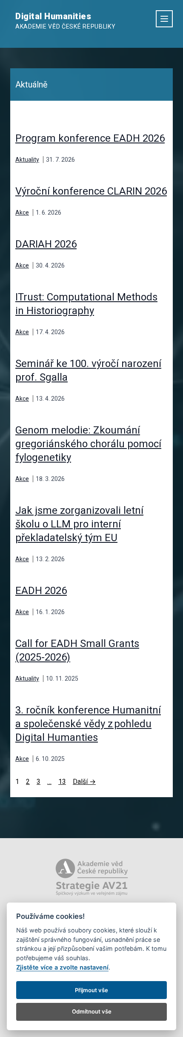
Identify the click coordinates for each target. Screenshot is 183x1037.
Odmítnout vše (92, 1011)
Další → (84, 782)
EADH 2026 (41, 591)
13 (62, 782)
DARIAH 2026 (46, 244)
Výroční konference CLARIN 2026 (91, 191)
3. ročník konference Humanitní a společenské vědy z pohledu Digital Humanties (88, 723)
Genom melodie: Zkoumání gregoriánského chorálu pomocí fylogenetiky (88, 443)
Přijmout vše (91, 990)
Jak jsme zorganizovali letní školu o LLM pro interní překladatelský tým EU (79, 524)
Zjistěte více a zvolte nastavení (62, 967)
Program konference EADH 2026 (90, 138)
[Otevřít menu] (164, 18)
